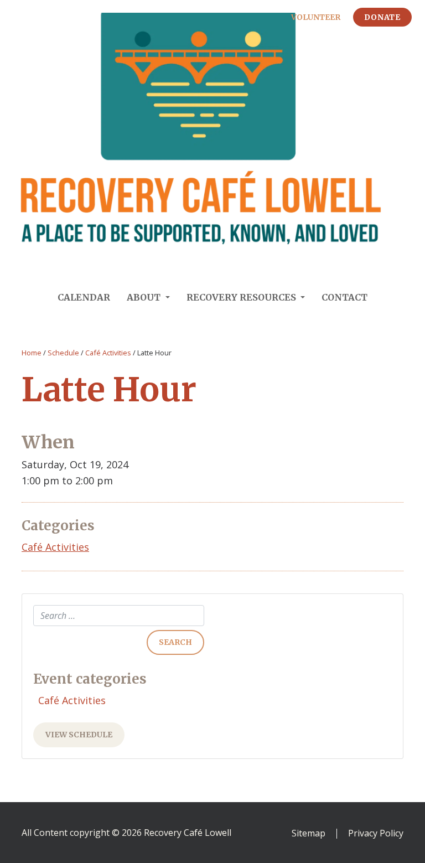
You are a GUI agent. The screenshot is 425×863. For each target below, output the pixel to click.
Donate (382, 17)
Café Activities (108, 353)
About (145, 297)
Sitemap (308, 834)
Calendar (84, 297)
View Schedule (78, 735)
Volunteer (315, 17)
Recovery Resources (242, 297)
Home (32, 353)
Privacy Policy (375, 834)
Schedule (63, 353)
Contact (344, 297)
